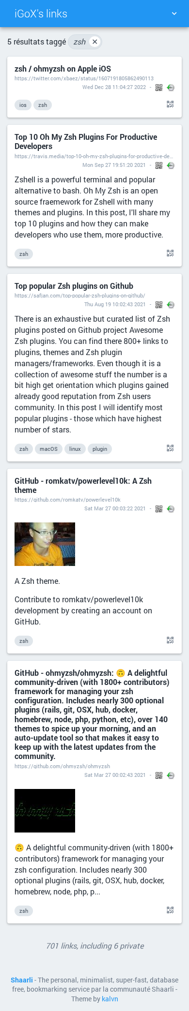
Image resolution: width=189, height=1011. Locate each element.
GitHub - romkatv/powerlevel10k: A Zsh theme (83, 485)
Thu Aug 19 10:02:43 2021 (115, 304)
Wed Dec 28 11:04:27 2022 (114, 86)
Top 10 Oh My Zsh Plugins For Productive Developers (86, 141)
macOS (49, 448)
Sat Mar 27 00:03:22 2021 (115, 508)
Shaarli (22, 980)
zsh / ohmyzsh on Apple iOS (63, 68)
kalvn (110, 999)
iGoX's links (41, 13)
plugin (100, 448)
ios (23, 104)
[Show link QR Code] (168, 104)
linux (75, 448)
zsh (85, 41)
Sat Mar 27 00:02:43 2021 (115, 774)
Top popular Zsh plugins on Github (74, 285)
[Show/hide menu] (174, 13)
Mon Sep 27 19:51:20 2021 (114, 164)
